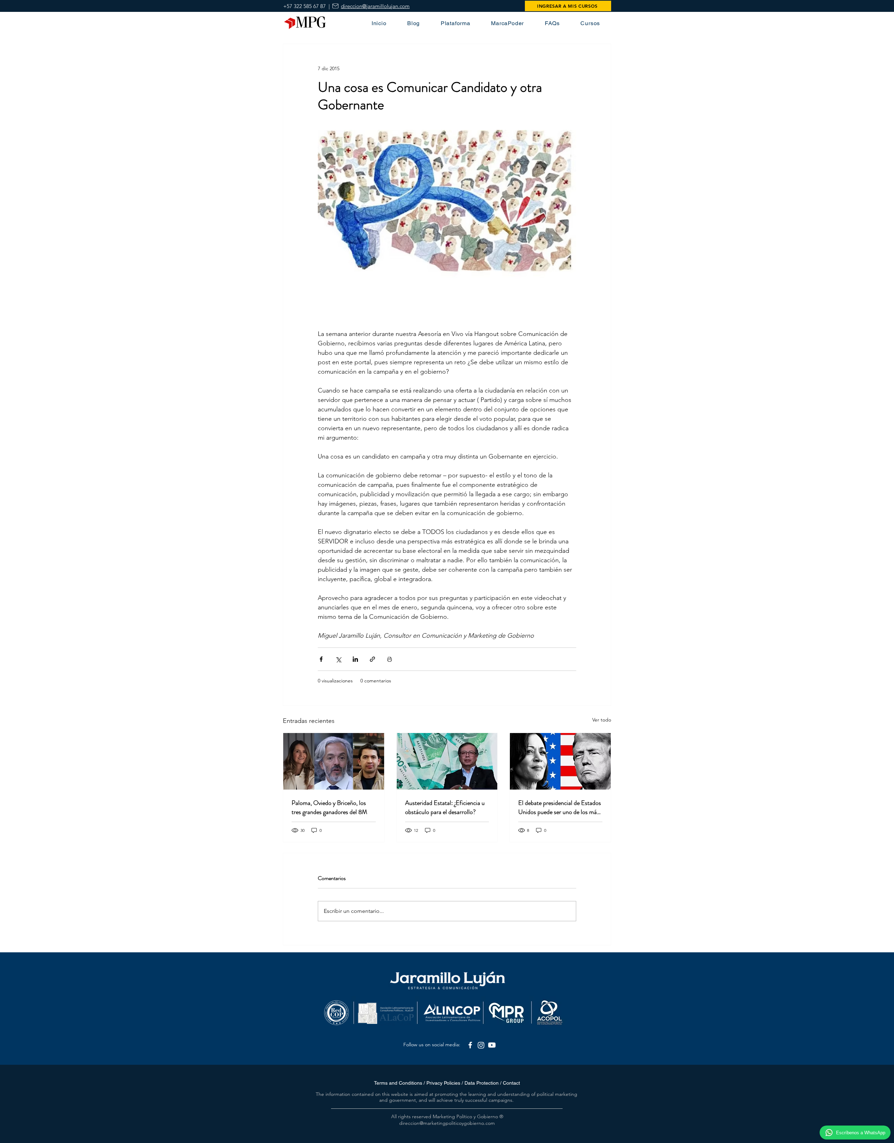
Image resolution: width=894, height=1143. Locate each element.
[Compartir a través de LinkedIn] (355, 659)
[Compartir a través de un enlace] (372, 659)
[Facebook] (470, 1045)
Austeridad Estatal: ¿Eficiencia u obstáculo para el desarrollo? (445, 807)
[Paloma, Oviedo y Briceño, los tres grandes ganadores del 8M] (333, 761)
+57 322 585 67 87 (304, 6)
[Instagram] (481, 1045)
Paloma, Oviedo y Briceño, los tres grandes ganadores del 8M (329, 807)
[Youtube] (492, 1045)
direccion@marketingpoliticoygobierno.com (447, 1123)
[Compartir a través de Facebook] (321, 659)
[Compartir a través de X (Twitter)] (338, 659)
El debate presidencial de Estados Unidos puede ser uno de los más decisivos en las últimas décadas (559, 807)
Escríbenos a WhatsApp (860, 1132)
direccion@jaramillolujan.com (375, 6)
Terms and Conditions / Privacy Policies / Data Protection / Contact (447, 1083)
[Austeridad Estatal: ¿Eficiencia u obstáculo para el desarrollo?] (447, 761)
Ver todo (601, 720)
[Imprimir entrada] (389, 659)
